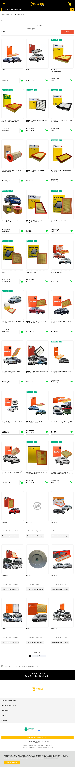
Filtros (18, 14)
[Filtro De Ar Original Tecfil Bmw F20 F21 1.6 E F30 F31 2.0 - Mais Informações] (37, 254)
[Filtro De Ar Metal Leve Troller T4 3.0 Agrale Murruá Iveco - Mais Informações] (13, 154)
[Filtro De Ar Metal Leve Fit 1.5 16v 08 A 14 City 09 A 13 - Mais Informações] (62, 104)
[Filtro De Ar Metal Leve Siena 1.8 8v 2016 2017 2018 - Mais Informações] (13, 305)
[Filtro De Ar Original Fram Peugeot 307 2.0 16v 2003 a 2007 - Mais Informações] (62, 305)
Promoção (55, 40)
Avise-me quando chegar (10, 536)
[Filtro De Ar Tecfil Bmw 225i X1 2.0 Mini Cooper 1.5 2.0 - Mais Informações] (13, 254)
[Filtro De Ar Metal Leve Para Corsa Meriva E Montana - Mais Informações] (62, 53)
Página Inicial (5, 14)
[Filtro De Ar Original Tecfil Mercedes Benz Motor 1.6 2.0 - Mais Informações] (62, 204)
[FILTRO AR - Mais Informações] (13, 53)
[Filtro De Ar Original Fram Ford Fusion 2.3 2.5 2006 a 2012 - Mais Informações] (62, 355)
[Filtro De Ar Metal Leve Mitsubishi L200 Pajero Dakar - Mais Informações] (37, 104)
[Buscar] (72, 9)
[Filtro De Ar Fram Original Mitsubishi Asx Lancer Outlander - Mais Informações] (37, 355)
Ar (23, 14)
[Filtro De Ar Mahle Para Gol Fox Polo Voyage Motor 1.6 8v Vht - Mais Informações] (37, 204)
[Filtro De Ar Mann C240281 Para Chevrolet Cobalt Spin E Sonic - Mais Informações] (13, 104)
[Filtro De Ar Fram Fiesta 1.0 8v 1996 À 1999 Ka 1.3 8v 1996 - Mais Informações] (62, 254)
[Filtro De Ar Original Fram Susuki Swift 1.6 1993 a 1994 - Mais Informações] (13, 405)
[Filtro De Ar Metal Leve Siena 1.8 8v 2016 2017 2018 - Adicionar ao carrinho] (21, 332)
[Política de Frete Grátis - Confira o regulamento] (37, 666)
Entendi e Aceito (12, 762)
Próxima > (42, 656)
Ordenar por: (31, 29)
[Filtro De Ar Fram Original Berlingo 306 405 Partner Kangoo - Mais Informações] (62, 405)
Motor (13, 14)
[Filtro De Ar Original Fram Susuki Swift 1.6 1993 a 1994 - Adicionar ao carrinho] (21, 432)
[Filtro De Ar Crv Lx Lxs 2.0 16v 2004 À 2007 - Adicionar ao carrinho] (21, 482)
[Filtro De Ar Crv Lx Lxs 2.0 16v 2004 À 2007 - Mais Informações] (13, 456)
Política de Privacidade (51, 758)
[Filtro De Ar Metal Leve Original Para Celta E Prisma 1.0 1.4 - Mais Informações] (37, 154)
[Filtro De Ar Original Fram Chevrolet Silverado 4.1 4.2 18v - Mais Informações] (13, 355)
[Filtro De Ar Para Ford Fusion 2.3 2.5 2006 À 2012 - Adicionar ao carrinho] (71, 181)
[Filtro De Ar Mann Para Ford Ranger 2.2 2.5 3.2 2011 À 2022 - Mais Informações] (13, 204)
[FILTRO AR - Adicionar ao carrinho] (21, 80)
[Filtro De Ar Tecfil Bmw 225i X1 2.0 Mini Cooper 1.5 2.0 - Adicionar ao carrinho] (21, 281)
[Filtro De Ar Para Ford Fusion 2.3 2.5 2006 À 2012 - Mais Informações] (62, 154)
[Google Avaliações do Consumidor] (43, 728)
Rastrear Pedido (12, 700)
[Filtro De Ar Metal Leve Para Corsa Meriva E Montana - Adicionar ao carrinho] (71, 80)
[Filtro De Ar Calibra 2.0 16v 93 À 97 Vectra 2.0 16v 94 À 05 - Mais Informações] (37, 405)
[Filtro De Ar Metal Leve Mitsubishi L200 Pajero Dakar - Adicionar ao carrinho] (46, 130)
